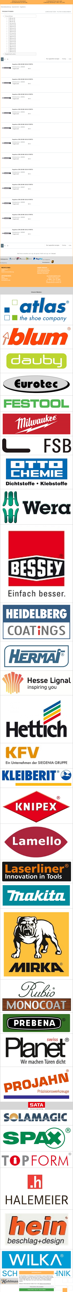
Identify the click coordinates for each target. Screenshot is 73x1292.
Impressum (4, 269)
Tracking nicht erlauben (37, 1289)
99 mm (11, 21)
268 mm (12, 48)
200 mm (12, 38)
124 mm (12, 25)
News (3, 277)
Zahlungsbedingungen (43, 270)
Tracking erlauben (36, 1287)
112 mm (12, 23)
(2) (13, 25)
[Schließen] (52, 1272)
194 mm (12, 36)
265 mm (12, 46)
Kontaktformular (5, 280)
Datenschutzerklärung (7, 272)
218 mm (12, 41)
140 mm (12, 26)
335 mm (12, 51)
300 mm (12, 50)
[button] (64, 12)
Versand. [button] (53, 253)
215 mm (12, 40)
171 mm (12, 33)
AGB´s (3, 270)
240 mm (12, 43)
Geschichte (4, 278)
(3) (13, 30)
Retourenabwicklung (43, 272)
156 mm (12, 30)
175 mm (12, 35)
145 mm (12, 28)
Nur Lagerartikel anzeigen (52, 58)
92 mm (11, 20)
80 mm (11, 18)
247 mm (12, 45)
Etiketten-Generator (42, 273)
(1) (12, 18)
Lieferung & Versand (43, 269)
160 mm (12, 31)
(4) (13, 41)
